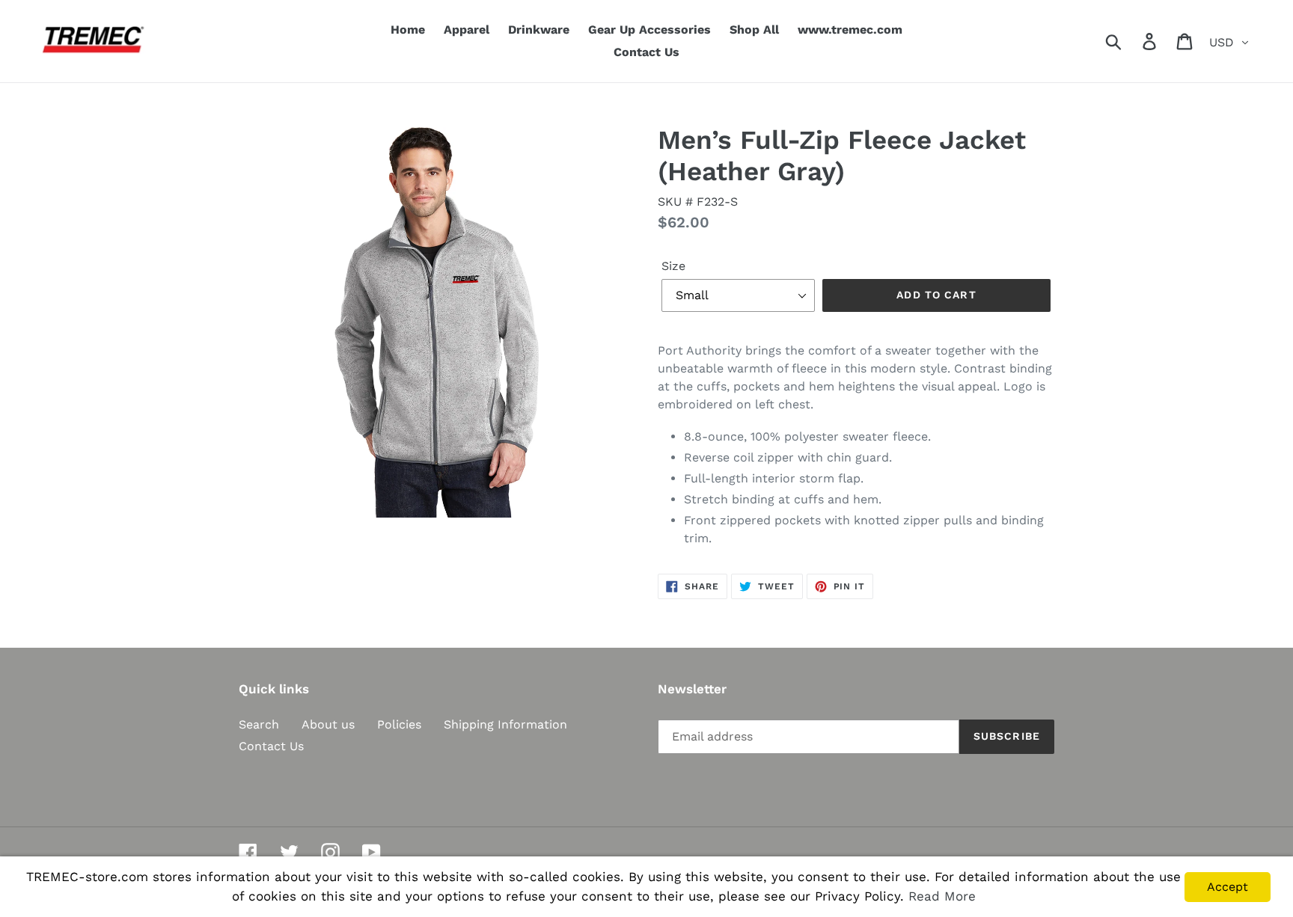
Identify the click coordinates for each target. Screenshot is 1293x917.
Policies (399, 724)
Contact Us (271, 746)
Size (673, 266)
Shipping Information (505, 724)
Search (259, 724)
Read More (942, 896)
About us (328, 724)
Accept (1227, 887)
